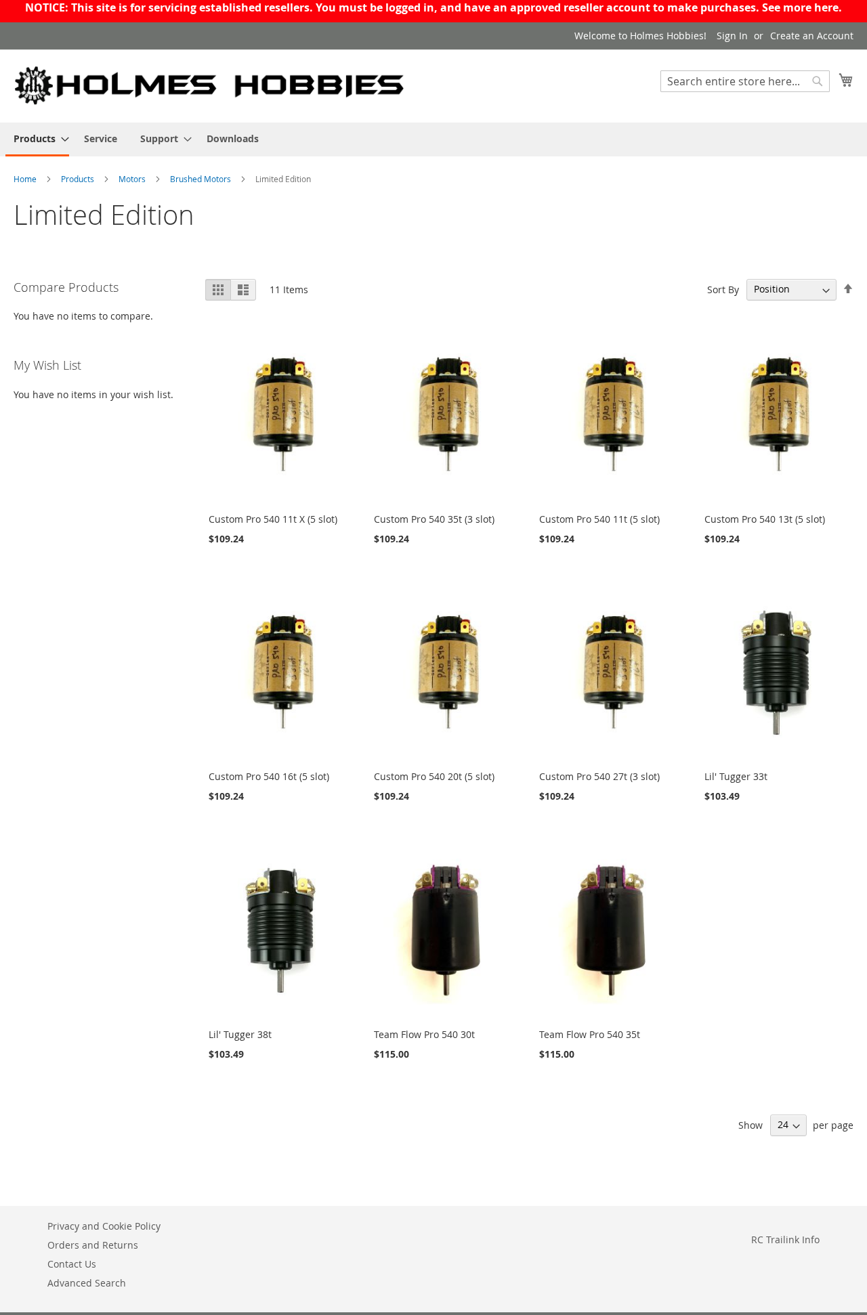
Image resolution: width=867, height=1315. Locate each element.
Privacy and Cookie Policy (104, 1226)
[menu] (433, 139)
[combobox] (745, 81)
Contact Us (71, 1263)
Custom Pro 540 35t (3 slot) (434, 519)
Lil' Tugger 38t (240, 1034)
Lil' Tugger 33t (735, 776)
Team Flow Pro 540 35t (589, 1034)
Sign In (732, 35)
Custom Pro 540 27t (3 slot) (599, 776)
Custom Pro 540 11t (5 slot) (599, 519)
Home (26, 178)
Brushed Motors (201, 178)
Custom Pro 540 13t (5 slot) (764, 519)
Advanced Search (86, 1282)
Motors (133, 178)
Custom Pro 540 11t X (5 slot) (273, 519)
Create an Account (811, 35)
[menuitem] (37, 139)
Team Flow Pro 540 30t (424, 1034)
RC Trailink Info (785, 1239)
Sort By (723, 288)
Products (78, 178)
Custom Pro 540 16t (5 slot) (269, 776)
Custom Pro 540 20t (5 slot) (434, 776)
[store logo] (210, 85)
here (826, 7)
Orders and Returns (92, 1244)
